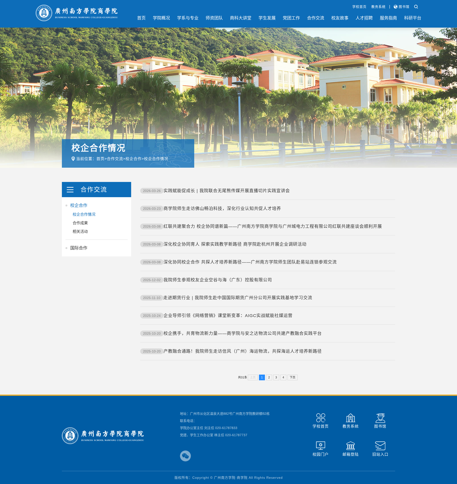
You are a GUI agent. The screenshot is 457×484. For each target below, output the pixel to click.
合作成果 (80, 223)
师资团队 (214, 18)
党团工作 (291, 18)
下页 (292, 377)
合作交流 (315, 18)
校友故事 (339, 18)
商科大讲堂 (240, 18)
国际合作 (78, 248)
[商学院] (77, 13)
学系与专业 (188, 18)
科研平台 (412, 18)
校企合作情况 (156, 159)
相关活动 (80, 232)
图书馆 (403, 7)
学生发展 (267, 18)
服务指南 (388, 18)
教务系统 (378, 7)
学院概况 (161, 18)
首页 (141, 18)
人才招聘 (364, 18)
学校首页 (359, 7)
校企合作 (133, 159)
